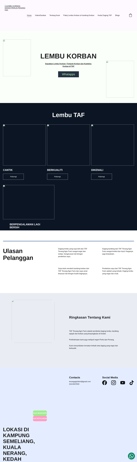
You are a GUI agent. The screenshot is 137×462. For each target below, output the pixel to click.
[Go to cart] (130, 15)
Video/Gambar (40, 15)
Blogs (117, 15)
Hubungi (13, 177)
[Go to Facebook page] (104, 382)
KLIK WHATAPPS (40, 413)
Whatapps (68, 74)
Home (29, 15)
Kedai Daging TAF (105, 15)
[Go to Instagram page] (113, 382)
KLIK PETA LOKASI (40, 418)
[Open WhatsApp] (131, 456)
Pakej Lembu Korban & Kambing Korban (78, 15)
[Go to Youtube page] (122, 382)
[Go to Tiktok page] (131, 382)
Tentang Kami (54, 15)
